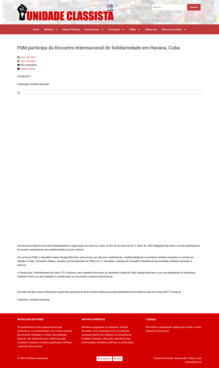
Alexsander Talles (184, 358)
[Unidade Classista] (65, 11)
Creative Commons (157, 330)
